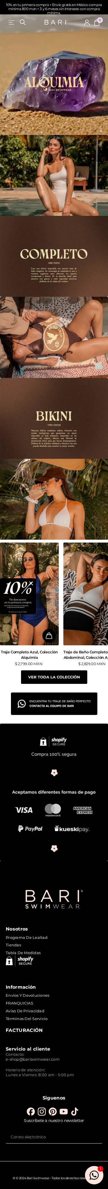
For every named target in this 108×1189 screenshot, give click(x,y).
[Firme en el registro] (87, 22)
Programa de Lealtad (27, 937)
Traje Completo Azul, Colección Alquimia (29, 655)
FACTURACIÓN (24, 1030)
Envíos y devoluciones (27, 995)
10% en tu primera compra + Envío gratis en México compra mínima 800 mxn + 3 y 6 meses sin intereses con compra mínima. (54, 9)
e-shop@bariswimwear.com (33, 1059)
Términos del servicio (27, 1018)
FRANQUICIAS (19, 1003)
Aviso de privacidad (25, 1011)
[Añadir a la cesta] (49, 635)
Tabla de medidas (23, 952)
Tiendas (13, 945)
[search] (23, 22)
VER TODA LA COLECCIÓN (54, 677)
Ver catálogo (12, 22)
